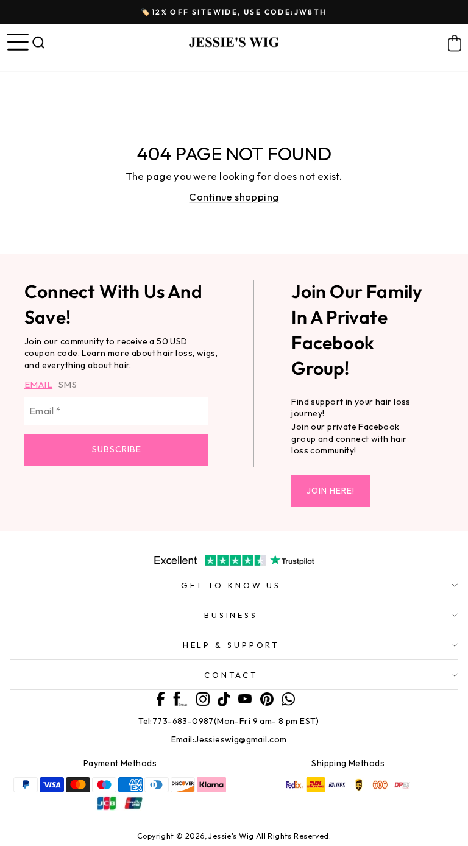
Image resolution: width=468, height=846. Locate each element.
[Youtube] (245, 697)
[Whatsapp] (288, 697)
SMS (67, 384)
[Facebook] (161, 698)
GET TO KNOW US (231, 585)
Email (38, 384)
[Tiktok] (224, 698)
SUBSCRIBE (116, 449)
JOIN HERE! (331, 490)
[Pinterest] (267, 697)
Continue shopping (233, 196)
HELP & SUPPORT (231, 645)
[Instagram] (203, 697)
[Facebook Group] (180, 698)
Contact (231, 675)
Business (231, 615)
